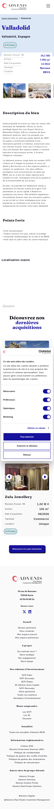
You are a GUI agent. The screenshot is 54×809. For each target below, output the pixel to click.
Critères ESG (27, 746)
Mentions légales (27, 796)
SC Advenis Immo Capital (27, 685)
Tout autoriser (27, 437)
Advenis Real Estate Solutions (26, 786)
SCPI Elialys (27, 682)
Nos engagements (27, 658)
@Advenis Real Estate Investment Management (27, 800)
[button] (45, 477)
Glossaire (27, 718)
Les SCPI (27, 712)
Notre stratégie (27, 655)
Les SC (27, 715)
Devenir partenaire (27, 628)
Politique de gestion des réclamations (27, 759)
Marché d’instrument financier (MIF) (27, 749)
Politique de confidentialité (27, 753)
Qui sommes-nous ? (27, 651)
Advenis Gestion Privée (27, 783)
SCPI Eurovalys (27, 678)
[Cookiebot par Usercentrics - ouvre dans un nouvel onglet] (39, 352)
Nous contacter (27, 631)
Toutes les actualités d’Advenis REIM (27, 732)
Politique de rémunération (27, 762)
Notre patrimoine (27, 691)
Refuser (27, 455)
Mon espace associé (27, 634)
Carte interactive (10, 18)
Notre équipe (27, 661)
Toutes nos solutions (27, 695)
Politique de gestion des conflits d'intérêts (27, 756)
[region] (27, 287)
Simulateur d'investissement (27, 698)
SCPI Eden (27, 675)
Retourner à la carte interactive (27, 549)
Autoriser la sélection (27, 446)
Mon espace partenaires (27, 638)
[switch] (47, 400)
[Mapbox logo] (8, 306)
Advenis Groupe (27, 776)
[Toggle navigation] (48, 6)
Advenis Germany (27, 779)
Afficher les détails (36, 428)
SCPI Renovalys (27, 688)
